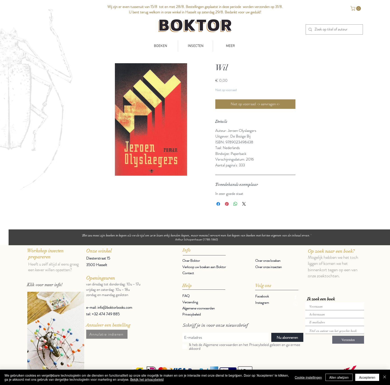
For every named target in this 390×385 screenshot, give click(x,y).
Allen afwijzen (339, 377)
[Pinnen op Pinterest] (227, 204)
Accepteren (367, 377)
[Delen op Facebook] (218, 204)
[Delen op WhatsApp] (235, 204)
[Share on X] (244, 204)
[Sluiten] (384, 377)
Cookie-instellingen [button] (308, 377)
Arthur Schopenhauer (188, 239)
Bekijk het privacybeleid (147, 379)
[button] (356, 8)
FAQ (186, 295)
